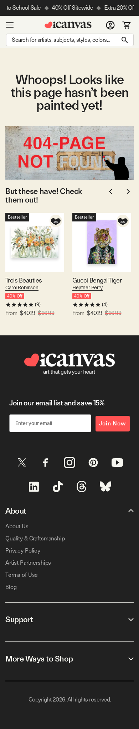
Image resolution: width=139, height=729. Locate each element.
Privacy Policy (22, 550)
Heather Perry (87, 287)
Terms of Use (21, 574)
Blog (10, 587)
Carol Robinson (21, 287)
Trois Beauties (23, 280)
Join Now (112, 423)
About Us (17, 526)
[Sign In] (110, 25)
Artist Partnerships (28, 562)
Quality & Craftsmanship (35, 538)
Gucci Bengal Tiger (97, 280)
